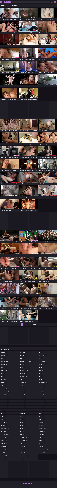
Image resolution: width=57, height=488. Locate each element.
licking (22, 404)
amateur (4, 352)
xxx (41, 443)
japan (22, 379)
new (22, 431)
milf (22, 419)
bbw (3, 376)
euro (3, 419)
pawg (22, 459)
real (41, 358)
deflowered (4, 407)
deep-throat (5, 398)
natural (22, 425)
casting (3, 385)
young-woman (43, 449)
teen (41, 398)
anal (3, 358)
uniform (41, 407)
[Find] (51, 2)
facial (3, 431)
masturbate (23, 410)
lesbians (23, 401)
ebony (3, 413)
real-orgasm (43, 364)
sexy (41, 376)
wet (41, 425)
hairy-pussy (24, 352)
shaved (41, 379)
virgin (41, 416)
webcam (41, 422)
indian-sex (23, 373)
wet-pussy (42, 428)
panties (22, 452)
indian (22, 367)
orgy (22, 449)
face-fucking (5, 428)
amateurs (4, 355)
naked (22, 422)
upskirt (41, 410)
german (4, 455)
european (4, 422)
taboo (41, 388)
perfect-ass (42, 355)
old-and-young (24, 437)
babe (3, 367)
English (55, 2)
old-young (23, 440)
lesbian (23, 398)
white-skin (42, 434)
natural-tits (23, 428)
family (3, 437)
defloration (4, 404)
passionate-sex (24, 455)
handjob (23, 355)
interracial (23, 376)
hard (22, 358)
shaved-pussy (43, 382)
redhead (42, 370)
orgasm (23, 446)
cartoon (3, 382)
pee (41, 352)
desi (3, 410)
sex (41, 373)
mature (22, 416)
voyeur (41, 419)
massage (23, 407)
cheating (4, 388)
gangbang (4, 446)
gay (3, 452)
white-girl (42, 431)
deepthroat (4, 401)
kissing (22, 388)
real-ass (42, 361)
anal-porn (4, 361)
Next (34, 324)
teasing (41, 394)
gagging (4, 443)
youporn (42, 452)
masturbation (24, 413)
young (41, 446)
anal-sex (4, 364)
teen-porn (42, 401)
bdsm (3, 379)
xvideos (42, 440)
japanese (23, 382)
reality (41, 367)
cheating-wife (5, 391)
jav (21, 385)
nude (22, 434)
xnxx (41, 437)
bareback (4, 370)
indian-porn (24, 370)
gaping (3, 449)
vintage (41, 413)
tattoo (41, 391)
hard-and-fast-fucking (26, 361)
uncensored (43, 404)
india (22, 364)
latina (22, 394)
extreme (3, 425)
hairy (3, 459)
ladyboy (23, 391)
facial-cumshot (5, 434)
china (3, 394)
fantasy (4, 440)
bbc (3, 373)
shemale (42, 385)
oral (22, 443)
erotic (3, 416)
